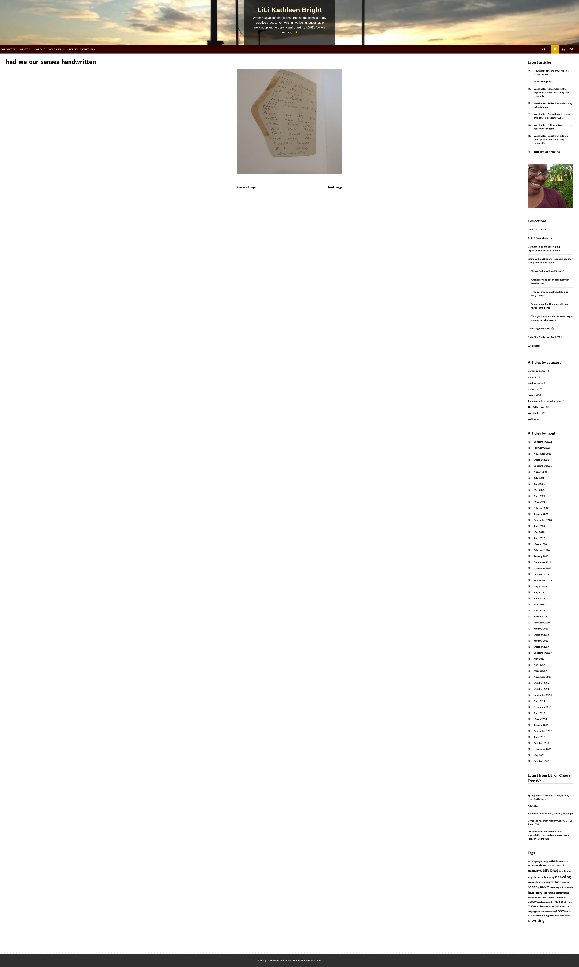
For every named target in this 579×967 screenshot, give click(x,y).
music (551, 897)
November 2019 (542, 568)
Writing (40, 49)
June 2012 (539, 737)
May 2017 (539, 658)
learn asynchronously (561, 887)
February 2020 (542, 550)
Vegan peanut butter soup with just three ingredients (550, 306)
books (543, 865)
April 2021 (539, 495)
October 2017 (541, 646)
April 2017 (539, 664)
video (535, 915)
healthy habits (538, 887)
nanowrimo (560, 897)
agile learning (543, 862)
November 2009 (542, 749)
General (532, 376)
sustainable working (548, 912)
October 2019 (541, 574)
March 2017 (540, 670)
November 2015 (542, 676)
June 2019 (539, 598)
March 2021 (540, 501)
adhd (531, 861)
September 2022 (543, 441)
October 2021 (541, 459)
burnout (551, 865)
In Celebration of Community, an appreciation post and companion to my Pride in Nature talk (549, 835)
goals (546, 882)
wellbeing (543, 915)
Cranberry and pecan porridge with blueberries (550, 281)
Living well (25, 49)
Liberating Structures (82, 49)
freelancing (537, 882)
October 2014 (541, 688)
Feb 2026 (533, 806)
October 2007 (541, 761)
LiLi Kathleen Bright (289, 10)
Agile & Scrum (57, 49)
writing (538, 920)
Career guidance (537, 370)
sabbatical (556, 906)
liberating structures (556, 892)
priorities (550, 902)
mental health (543, 897)
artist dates (555, 861)
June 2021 (539, 483)
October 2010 (541, 743)
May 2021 (539, 489)
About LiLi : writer (537, 229)
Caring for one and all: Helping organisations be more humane (544, 248)
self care (565, 906)
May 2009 (539, 755)
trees (560, 911)
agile (536, 862)
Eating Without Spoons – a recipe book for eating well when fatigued (550, 260)
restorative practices (542, 906)
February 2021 (542, 507)
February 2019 (542, 622)
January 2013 (541, 725)
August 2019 (540, 586)
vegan (530, 916)
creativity (534, 870)
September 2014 (543, 694)
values (568, 911)
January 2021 (541, 514)
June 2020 (539, 526)
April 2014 (539, 700)
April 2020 (539, 538)
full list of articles (547, 152)
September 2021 (543, 465)
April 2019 (539, 610)
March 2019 (540, 616)
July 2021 (539, 477)
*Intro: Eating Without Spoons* (547, 271)
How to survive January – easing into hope (550, 813)
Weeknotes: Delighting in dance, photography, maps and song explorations (551, 139)
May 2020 (539, 532)
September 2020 (543, 520)
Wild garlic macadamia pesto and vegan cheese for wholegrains (552, 318)
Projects (532, 394)
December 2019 (542, 562)
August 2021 (540, 471)
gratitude (555, 882)
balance (565, 861)
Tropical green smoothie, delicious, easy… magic (549, 293)
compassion (561, 865)
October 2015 (541, 682)
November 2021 (542, 453)
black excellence (534, 865)
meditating (532, 897)
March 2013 (540, 719)
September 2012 (543, 731)
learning (535, 892)
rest (530, 906)
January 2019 (541, 628)
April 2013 (539, 712)
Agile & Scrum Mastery (540, 238)
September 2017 (543, 652)
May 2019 (539, 604)
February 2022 (542, 447)
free (529, 882)
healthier (566, 882)
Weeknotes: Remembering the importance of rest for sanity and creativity (551, 92)
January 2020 (541, 556)
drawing (563, 876)
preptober (541, 902)
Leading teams (535, 382)
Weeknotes (8, 49)
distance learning (544, 877)
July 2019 (539, 592)
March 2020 (540, 544)
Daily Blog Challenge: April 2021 (545, 337)
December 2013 (542, 706)
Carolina (316, 960)
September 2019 (543, 580)
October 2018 (541, 634)
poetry (532, 901)
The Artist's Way (537, 406)
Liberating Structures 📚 (541, 328)
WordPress (285, 960)
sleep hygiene (534, 911)
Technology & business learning (544, 400)
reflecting (567, 902)
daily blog (549, 870)
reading (559, 901)
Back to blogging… (543, 81)
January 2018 (541, 640)
